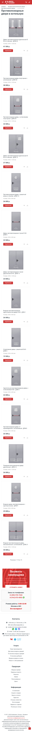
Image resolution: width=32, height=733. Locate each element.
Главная (3, 6)
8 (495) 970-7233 (16, 595)
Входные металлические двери (16, 6)
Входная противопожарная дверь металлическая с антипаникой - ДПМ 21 (15, 543)
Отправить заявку (16, 587)
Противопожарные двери (8, 8)
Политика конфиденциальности (16, 718)
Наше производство (16, 649)
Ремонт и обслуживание (16, 660)
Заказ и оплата (16, 695)
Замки (16, 677)
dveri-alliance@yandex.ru (17, 625)
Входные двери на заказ (16, 658)
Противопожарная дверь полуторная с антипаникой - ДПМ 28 (15, 79)
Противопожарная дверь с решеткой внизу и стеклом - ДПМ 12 (14, 195)
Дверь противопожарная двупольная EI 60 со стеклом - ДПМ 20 (15, 40)
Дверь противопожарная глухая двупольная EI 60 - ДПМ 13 (13, 272)
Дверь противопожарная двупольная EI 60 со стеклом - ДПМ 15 (15, 156)
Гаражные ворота (16, 672)
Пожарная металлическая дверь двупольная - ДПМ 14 (13, 466)
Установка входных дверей (16, 653)
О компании (16, 690)
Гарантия (16, 697)
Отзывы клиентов (16, 700)
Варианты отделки (16, 704)
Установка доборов (16, 656)
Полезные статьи (16, 707)
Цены (16, 681)
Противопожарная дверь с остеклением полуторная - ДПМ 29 (15, 117)
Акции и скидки (16, 693)
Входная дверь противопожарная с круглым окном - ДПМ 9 (14, 505)
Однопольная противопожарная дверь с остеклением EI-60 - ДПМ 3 (15, 388)
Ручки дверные (16, 679)
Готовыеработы (19, 639)
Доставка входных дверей (16, 651)
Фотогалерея (16, 702)
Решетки (16, 674)
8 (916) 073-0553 (16, 598)
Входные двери (16, 670)
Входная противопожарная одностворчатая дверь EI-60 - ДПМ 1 (14, 311)
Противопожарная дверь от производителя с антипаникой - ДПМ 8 (15, 427)
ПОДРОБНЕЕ (8, 50)
